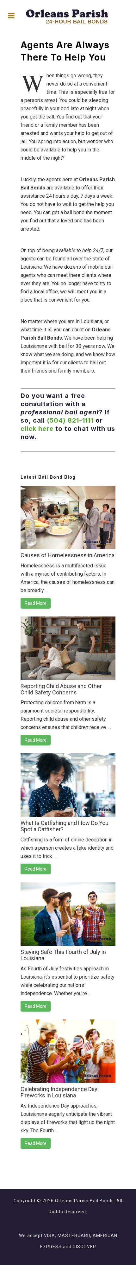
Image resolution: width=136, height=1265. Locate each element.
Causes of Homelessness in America (67, 555)
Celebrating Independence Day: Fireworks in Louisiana (60, 1092)
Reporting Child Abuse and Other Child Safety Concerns (61, 689)
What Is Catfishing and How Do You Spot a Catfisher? (64, 826)
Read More (35, 603)
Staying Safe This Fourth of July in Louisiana (63, 955)
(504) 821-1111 (70, 420)
